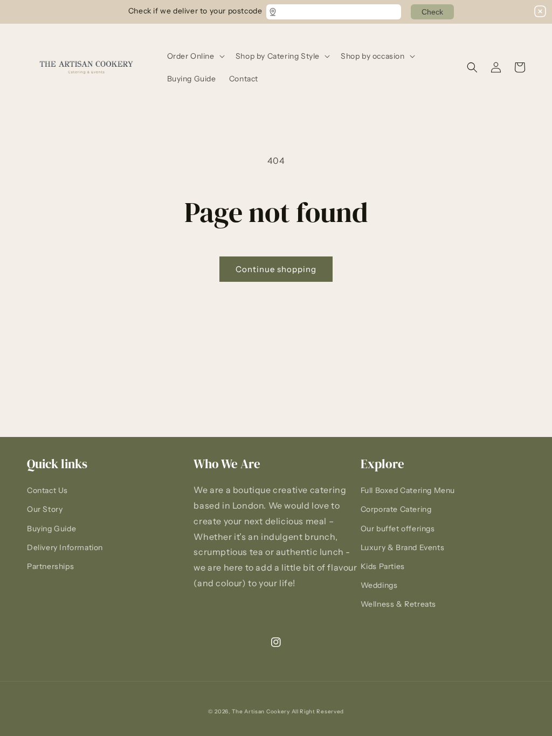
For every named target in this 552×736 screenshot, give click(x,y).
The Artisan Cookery (260, 711)
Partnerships (50, 566)
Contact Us (47, 490)
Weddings (379, 585)
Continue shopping (276, 269)
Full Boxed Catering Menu (408, 490)
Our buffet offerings (398, 528)
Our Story (45, 509)
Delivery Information (65, 547)
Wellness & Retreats (398, 604)
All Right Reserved (318, 711)
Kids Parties (383, 566)
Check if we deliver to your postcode (195, 10)
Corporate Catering (396, 509)
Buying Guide (51, 528)
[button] (195, 56)
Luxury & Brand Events (403, 547)
